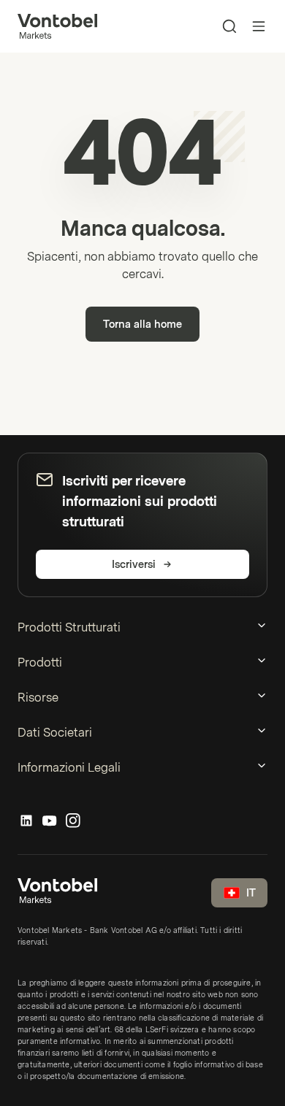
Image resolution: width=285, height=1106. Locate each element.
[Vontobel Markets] (57, 26)
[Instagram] (73, 821)
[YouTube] (49, 821)
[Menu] (258, 26)
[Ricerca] (229, 26)
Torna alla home (142, 324)
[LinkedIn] (26, 821)
